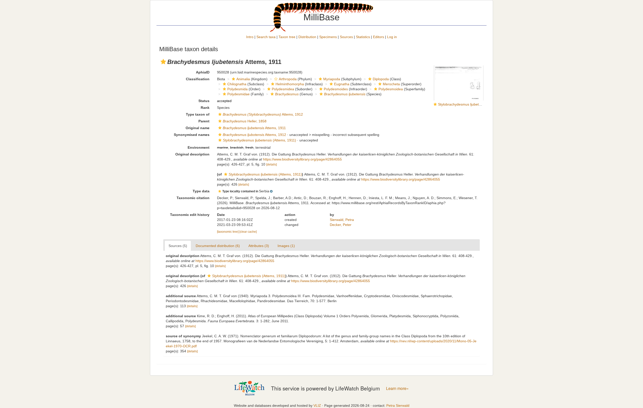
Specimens (328, 37)
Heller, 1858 (244, 121)
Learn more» (397, 388)
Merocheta (391, 84)
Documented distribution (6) (218, 246)
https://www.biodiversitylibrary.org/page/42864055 (302, 159)
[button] (163, 62)
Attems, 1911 (254, 128)
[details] (271, 164)
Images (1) (286, 246)
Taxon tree (287, 37)
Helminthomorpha (290, 84)
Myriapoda (331, 79)
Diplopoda (381, 79)
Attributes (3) (258, 246)
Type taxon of (197, 114)
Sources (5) (178, 246)
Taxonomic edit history (189, 215)
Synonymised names (191, 135)
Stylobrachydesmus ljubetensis (462, 104)
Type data (201, 191)
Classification (197, 79)
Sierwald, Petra (342, 220)
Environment (198, 147)
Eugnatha (341, 84)
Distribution (307, 37)
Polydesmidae (238, 94)
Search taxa (266, 37)
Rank (205, 108)
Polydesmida (237, 89)
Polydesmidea (283, 89)
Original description (192, 154)
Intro (249, 37)
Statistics (363, 37)
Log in (392, 37)
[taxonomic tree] (228, 231)
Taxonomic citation (193, 198)
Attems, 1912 (263, 114)
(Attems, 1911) (259, 140)
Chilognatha (236, 84)
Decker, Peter (340, 225)
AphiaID (202, 72)
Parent (203, 121)
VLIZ (317, 405)
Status (203, 101)
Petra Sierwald (397, 405)
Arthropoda (288, 79)
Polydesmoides (336, 89)
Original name (197, 128)
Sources (346, 37)
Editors (378, 37)
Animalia (243, 79)
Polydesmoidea (391, 89)
